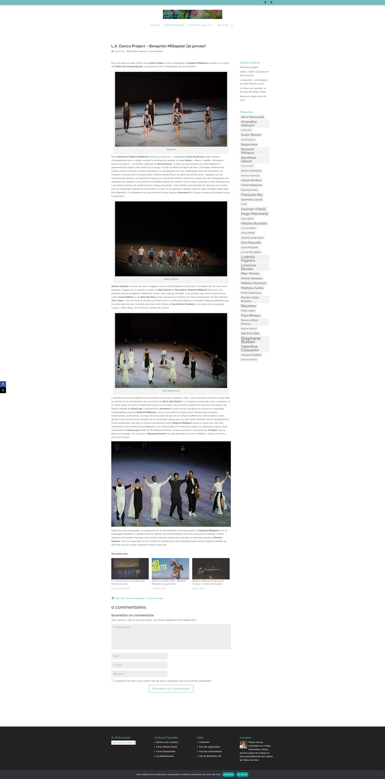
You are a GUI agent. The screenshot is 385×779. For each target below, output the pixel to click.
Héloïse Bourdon (254, 223)
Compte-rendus (174, 25)
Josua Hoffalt (248, 232)
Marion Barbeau (251, 278)
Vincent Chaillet (251, 354)
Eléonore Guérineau (250, 175)
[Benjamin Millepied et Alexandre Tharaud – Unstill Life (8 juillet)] (211, 568)
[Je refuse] (381, 774)
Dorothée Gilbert (248, 159)
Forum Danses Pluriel (166, 747)
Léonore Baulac (248, 267)
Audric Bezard (251, 135)
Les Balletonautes (165, 756)
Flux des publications (209, 747)
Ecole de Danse (247, 166)
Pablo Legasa (248, 310)
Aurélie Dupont (248, 139)
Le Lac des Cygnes (251, 252)
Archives (223, 25)
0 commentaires (155, 51)
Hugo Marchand (254, 214)
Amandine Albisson (249, 123)
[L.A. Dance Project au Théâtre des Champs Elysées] (130, 568)
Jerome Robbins (248, 228)
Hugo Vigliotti (247, 219)
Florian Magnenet (251, 185)
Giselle (244, 204)
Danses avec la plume (167, 742)
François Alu (252, 195)
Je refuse (242, 774)
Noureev (248, 306)
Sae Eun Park (250, 333)
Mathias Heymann (253, 283)
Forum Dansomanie (165, 751)
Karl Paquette (251, 242)
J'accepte (228, 774)
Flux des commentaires (210, 751)
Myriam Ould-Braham (250, 299)
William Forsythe (249, 359)
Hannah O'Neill (253, 209)
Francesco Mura (249, 190)
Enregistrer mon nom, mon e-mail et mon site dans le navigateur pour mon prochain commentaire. (163, 681)
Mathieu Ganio (252, 288)
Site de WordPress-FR (210, 756)
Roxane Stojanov (249, 328)
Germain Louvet (251, 199)
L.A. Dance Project (154, 598)
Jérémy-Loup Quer (252, 237)
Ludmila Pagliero (248, 259)
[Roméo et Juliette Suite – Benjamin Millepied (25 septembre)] (170, 568)
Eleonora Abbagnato (251, 171)
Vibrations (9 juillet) (249, 67)
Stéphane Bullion (251, 340)
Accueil (156, 25)
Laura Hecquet (249, 247)
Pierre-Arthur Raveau (249, 322)
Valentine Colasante (250, 348)
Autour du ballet (199, 25)
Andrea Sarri (246, 130)
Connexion (204, 742)
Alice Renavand (252, 117)
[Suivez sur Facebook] (265, 2)
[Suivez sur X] (271, 2)
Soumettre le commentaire (171, 688)
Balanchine (249, 144)
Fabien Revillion (251, 180)
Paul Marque (250, 315)
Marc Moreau (250, 273)
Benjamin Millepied (135, 598)
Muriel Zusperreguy (251, 293)
